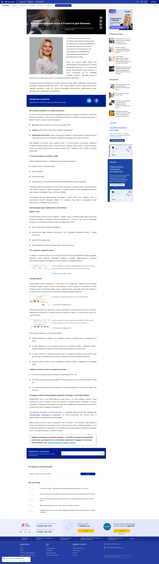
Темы (155, 5)
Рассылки (75, 552)
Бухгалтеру (40, 1)
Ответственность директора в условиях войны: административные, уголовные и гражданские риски (123, 104)
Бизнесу (23, 1)
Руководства (49, 550)
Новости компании (50, 548)
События (40, 5)
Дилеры (22, 550)
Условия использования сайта (27, 555)
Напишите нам (76, 550)
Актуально (49, 5)
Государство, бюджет (36, 20)
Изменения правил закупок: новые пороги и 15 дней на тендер (59, 505)
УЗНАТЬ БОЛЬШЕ (117, 140)
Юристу (31, 1)
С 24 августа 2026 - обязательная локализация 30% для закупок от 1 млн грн (64, 488)
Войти (88, 473)
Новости (14, 5)
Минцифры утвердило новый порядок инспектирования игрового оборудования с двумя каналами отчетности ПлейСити (123, 70)
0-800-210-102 (44, 532)
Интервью (32, 5)
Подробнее (121, 533)
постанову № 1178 (60, 114)
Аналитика (23, 5)
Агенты (22, 548)
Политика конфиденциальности (27, 552)
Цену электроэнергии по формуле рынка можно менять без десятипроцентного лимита (67, 494)
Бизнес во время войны (64, 5)
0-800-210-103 (44, 526)
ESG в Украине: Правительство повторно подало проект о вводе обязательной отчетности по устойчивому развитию (123, 60)
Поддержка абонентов (78, 548)
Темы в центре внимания (52, 555)
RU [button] (137, 1)
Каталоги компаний (51, 552)
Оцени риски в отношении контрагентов (116, 169)
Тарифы (86, 530)
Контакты (75, 555)
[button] (2, 2)
